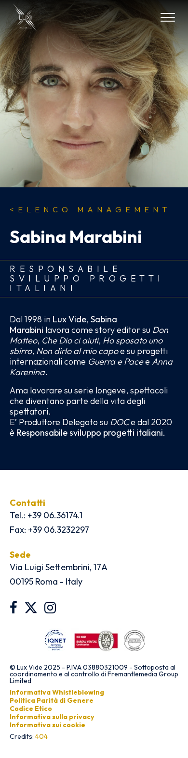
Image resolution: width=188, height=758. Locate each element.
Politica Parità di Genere (52, 700)
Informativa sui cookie (47, 724)
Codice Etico (31, 708)
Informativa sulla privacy (52, 716)
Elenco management (90, 209)
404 (41, 736)
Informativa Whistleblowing (57, 692)
